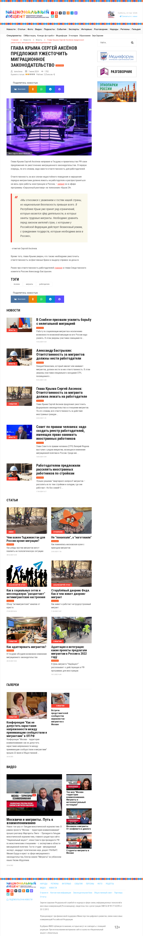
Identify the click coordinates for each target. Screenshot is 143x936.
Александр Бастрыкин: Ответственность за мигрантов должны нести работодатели (60, 354)
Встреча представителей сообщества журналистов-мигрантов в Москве (59, 717)
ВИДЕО (43, 888)
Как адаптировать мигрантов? (26, 647)
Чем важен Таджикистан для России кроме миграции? (26, 539)
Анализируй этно (17, 585)
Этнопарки (73, 35)
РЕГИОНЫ (55, 884)
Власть (12, 330)
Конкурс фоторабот (46, 35)
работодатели (44, 284)
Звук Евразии (97, 35)
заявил (61, 184)
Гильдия (136, 29)
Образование (85, 35)
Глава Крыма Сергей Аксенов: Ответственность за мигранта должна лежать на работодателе (61, 392)
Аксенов (17, 284)
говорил (58, 267)
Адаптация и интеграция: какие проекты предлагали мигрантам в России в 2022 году (69, 652)
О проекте (44, 893)
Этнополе (58, 532)
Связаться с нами (129, 16)
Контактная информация (60, 893)
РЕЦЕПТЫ (110, 884)
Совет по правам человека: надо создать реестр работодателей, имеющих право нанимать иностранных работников (61, 432)
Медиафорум (61, 35)
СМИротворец (29, 35)
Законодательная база (82, 893)
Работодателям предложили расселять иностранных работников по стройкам (58, 469)
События (13, 404)
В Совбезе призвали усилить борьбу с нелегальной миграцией (63, 322)
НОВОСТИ (53, 888)
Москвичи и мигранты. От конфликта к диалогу (78, 827)
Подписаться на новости (20, 899)
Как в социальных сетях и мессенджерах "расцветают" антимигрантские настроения (26, 594)
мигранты (29, 284)
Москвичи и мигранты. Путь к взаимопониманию (30, 821)
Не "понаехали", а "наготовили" (71, 537)
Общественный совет (103, 893)
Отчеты (43, 897)
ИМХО (11, 532)
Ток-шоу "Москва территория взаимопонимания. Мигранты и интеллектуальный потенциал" (76, 798)
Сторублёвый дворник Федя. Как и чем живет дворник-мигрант (70, 594)
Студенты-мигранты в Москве (77, 851)
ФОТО (99, 884)
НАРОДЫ (43, 884)
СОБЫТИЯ (79, 884)
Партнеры (118, 893)
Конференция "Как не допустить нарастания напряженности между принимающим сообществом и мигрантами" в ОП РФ (27, 729)
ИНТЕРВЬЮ (66, 884)
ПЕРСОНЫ (90, 884)
